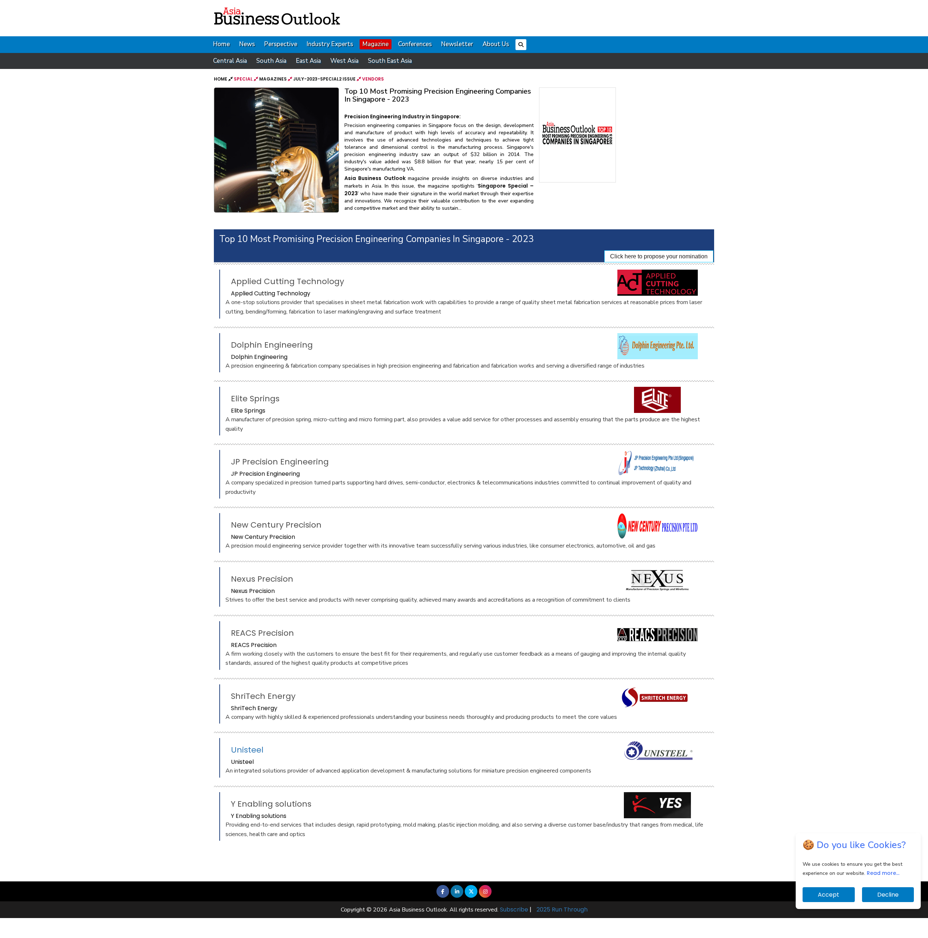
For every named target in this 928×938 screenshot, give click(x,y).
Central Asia (230, 61)
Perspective (280, 44)
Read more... (883, 873)
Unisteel (247, 749)
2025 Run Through (562, 909)
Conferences (415, 44)
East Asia (308, 61)
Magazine (375, 44)
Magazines (273, 79)
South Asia (271, 61)
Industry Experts (330, 44)
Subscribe (514, 909)
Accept (828, 894)
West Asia (344, 61)
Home (221, 44)
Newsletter (457, 44)
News (247, 44)
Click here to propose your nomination (659, 256)
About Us (495, 44)
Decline (888, 894)
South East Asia (390, 61)
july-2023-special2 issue (324, 79)
